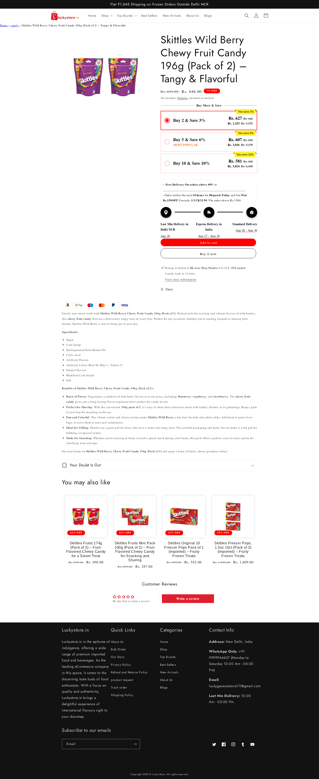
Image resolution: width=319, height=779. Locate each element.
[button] (106, 15)
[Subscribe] (135, 744)
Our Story (117, 657)
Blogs (164, 687)
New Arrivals (169, 672)
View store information (180, 279)
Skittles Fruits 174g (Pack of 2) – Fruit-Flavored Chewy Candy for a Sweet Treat (86, 549)
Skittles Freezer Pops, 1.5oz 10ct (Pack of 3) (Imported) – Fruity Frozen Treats (233, 549)
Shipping (182, 98)
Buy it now (208, 254)
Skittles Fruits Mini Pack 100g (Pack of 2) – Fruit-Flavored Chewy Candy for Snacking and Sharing (135, 551)
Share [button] (169, 289)
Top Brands (168, 657)
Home (4, 25)
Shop (163, 649)
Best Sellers (168, 665)
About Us (117, 642)
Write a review (187, 598)
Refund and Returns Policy (129, 672)
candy (15, 25)
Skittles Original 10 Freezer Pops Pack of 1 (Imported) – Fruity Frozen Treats (184, 549)
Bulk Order (118, 649)
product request (122, 680)
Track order (119, 687)
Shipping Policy (122, 695)
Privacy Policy (121, 665)
